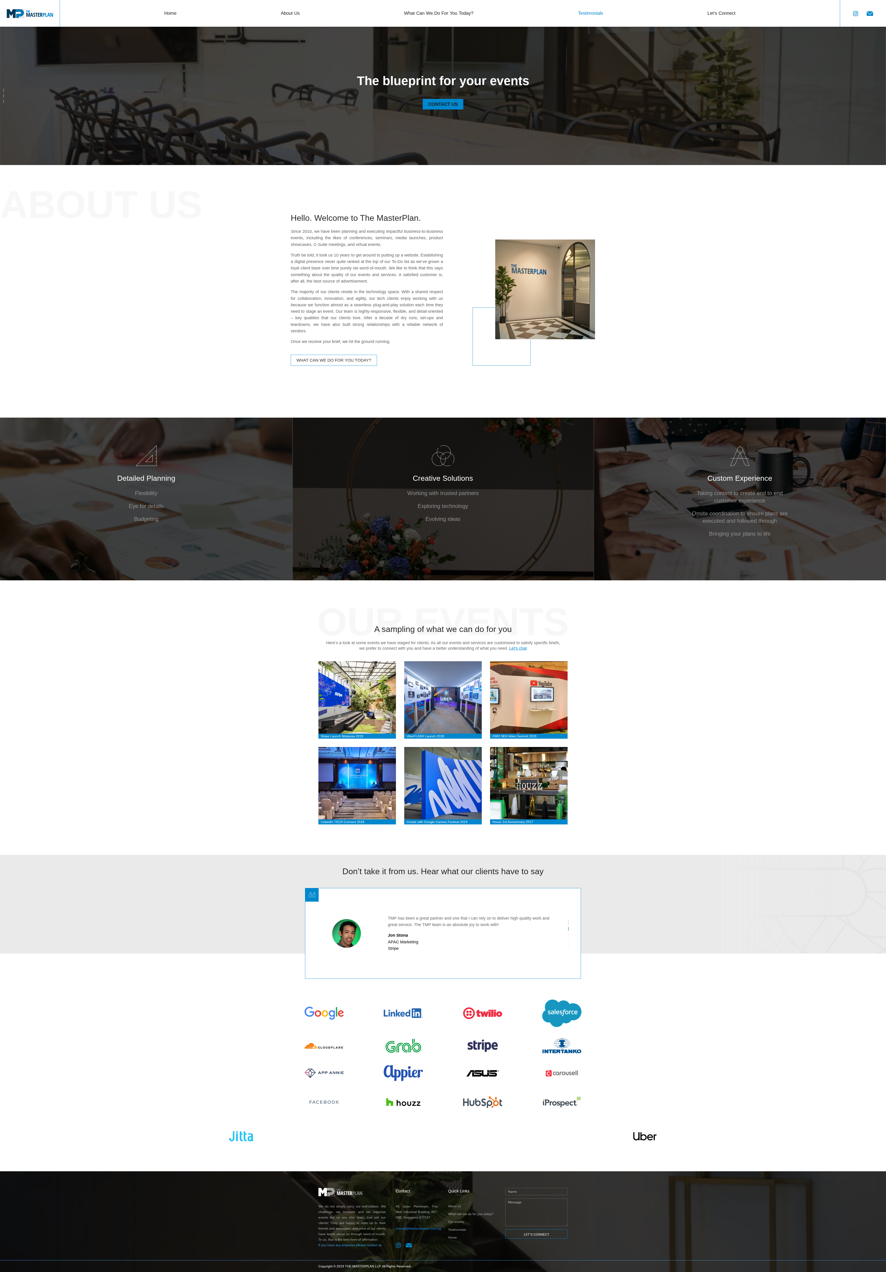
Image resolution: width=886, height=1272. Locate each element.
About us (454, 1206)
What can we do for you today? (471, 1214)
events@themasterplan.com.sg (418, 1228)
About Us (290, 13)
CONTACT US (443, 104)
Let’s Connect (721, 13)
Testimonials (590, 13)
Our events (456, 1222)
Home (170, 13)
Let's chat (518, 648)
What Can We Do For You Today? (438, 13)
